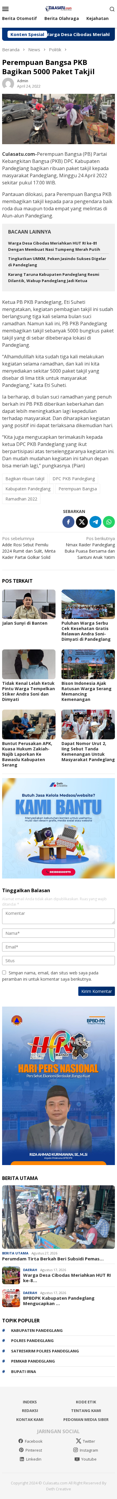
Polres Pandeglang (32, 1340)
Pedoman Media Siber (86, 1419)
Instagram (89, 1450)
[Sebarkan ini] (68, 522)
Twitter (89, 1441)
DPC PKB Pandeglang (73, 478)
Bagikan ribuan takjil (24, 478)
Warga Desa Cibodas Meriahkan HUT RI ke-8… (67, 1277)
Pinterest (34, 1450)
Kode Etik (86, 1402)
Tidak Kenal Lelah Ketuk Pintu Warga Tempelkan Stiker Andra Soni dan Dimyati (28, 691)
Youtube (89, 1459)
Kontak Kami (30, 1419)
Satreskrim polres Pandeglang (45, 1351)
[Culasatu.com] (58, 8)
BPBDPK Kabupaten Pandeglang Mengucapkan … (58, 1300)
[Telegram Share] (95, 522)
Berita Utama (15, 1253)
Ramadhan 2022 (21, 499)
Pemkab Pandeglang (33, 1361)
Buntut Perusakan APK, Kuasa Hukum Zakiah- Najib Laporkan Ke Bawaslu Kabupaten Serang (27, 754)
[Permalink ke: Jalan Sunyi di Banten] (29, 604)
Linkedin (33, 1459)
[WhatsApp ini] (109, 522)
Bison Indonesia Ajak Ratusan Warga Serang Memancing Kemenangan (87, 691)
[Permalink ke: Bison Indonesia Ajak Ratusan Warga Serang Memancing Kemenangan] (88, 664)
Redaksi (30, 1410)
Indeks (30, 1402)
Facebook (34, 1441)
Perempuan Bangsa (77, 489)
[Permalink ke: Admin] (8, 83)
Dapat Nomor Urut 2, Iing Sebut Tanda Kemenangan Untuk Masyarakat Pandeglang (88, 751)
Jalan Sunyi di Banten (24, 623)
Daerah (30, 1270)
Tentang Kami (86, 1410)
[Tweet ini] (82, 522)
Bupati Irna (23, 1371)
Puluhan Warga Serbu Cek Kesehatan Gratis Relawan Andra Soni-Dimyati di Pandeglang (86, 631)
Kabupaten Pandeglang (27, 489)
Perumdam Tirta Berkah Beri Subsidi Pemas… (53, 1258)
